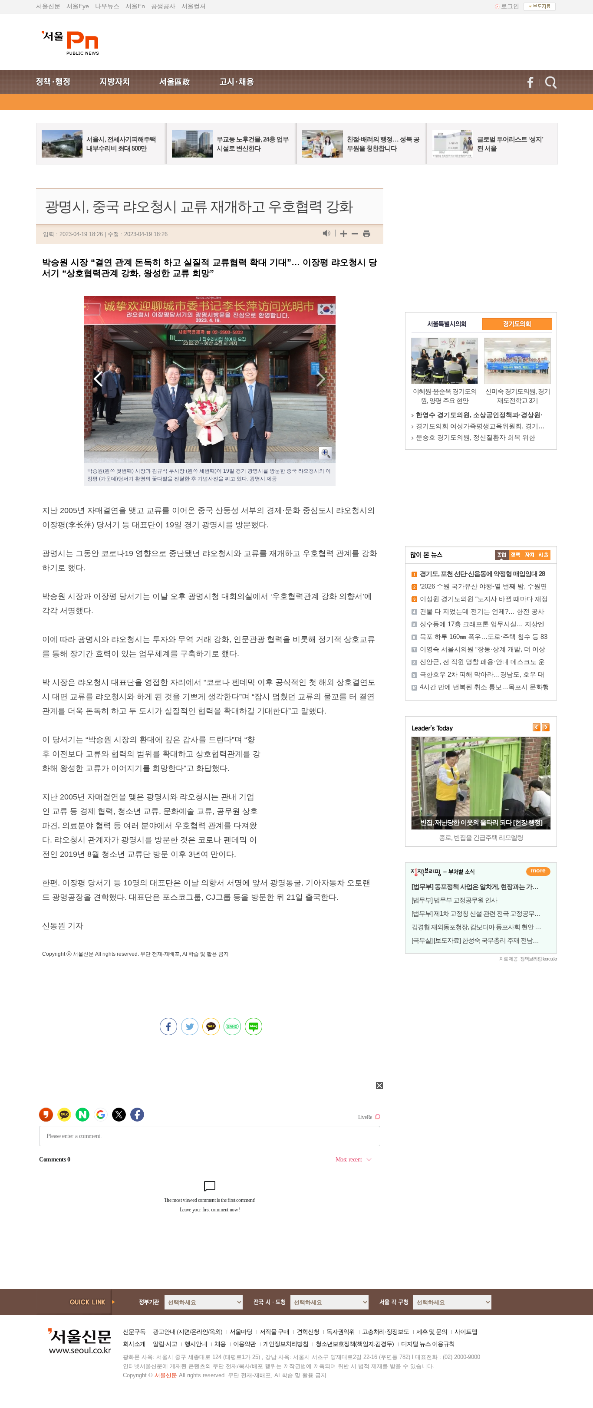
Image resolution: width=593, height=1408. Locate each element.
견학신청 (307, 1331)
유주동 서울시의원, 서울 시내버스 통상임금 (479, 426)
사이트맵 (466, 1331)
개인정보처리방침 (285, 1343)
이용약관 (244, 1343)
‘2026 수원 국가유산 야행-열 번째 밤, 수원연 (483, 586)
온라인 (199, 1331)
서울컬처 (193, 6)
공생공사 (163, 6)
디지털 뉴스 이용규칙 (428, 1343)
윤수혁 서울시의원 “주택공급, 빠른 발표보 (477, 414)
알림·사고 (165, 1343)
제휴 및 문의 (431, 1331)
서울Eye (77, 6)
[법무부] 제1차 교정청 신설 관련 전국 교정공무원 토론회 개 (489, 913)
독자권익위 (340, 1331)
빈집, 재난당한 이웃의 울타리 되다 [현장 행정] (481, 822)
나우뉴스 (107, 6)
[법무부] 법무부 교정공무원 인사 (454, 900)
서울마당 (241, 1331)
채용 (220, 1343)
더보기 (538, 871)
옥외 (215, 1331)
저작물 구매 (274, 1331)
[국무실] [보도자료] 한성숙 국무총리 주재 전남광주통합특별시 (493, 940)
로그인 (510, 6)
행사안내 (195, 1343)
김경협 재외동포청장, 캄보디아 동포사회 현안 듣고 (479, 927)
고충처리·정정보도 (385, 1331)
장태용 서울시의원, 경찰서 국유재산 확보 (475, 437)
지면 (184, 1331)
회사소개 (134, 1343)
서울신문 (48, 6)
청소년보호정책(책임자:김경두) (355, 1343)
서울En (135, 6)
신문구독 (134, 1331)
